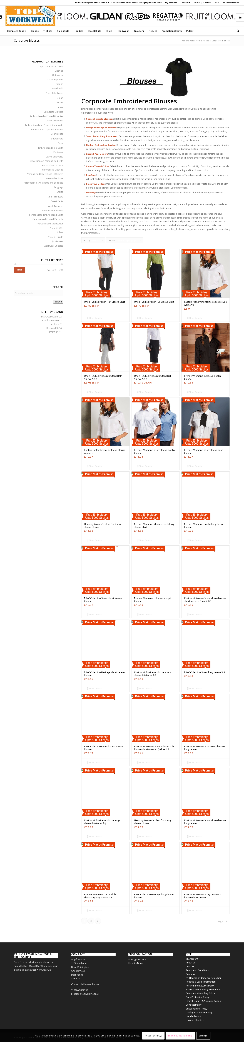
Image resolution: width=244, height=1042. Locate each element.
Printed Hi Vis (56, 228)
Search (58, 301)
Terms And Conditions (198, 970)
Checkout (185, 2)
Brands (59, 84)
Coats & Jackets (55, 79)
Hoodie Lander (194, 1016)
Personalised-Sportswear (50, 223)
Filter (19, 269)
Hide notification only (180, 1035)
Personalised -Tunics (52, 165)
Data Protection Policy (197, 997)
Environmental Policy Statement (203, 989)
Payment (190, 974)
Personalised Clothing (52, 169)
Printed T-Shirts (55, 237)
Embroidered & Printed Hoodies (46, 116)
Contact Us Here (80, 984)
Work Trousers (55, 206)
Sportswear (57, 241)
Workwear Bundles (53, 245)
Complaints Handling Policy (200, 993)
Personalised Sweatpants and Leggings (43, 182)
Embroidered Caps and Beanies (47, 129)
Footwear (58, 152)
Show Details (95, 318)
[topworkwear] (30, 16)
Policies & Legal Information (201, 981)
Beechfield (57, 88)
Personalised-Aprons (52, 210)
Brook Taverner (50, 320)
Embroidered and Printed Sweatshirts (44, 125)
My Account (171, 2)
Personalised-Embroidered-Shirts (46, 214)
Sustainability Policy (196, 1008)
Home (197, 2)
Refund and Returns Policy (200, 985)
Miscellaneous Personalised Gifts (46, 160)
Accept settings (153, 1035)
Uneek (60, 107)
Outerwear (57, 75)
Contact (207, 2)
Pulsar (60, 232)
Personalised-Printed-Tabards (48, 219)
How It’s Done (135, 963)
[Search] (236, 30)
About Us (191, 962)
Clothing (59, 70)
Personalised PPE (54, 178)
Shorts (60, 191)
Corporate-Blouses (53, 111)
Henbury (54, 324)
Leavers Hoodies (231, 2)
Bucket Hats (57, 138)
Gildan (59, 97)
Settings (203, 1035)
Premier (53, 331)
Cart (217, 2)
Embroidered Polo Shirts (50, 147)
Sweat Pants (57, 201)
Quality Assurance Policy (199, 1012)
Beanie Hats (57, 133)
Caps (60, 143)
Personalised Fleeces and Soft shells (45, 174)
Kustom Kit (52, 328)
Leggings (58, 187)
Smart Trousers (55, 196)
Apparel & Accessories (51, 66)
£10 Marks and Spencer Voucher (203, 978)
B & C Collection (49, 316)
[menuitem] (171, 3)
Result (60, 102)
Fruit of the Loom (54, 93)
